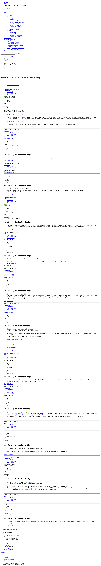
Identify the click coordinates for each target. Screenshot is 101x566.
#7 (18, 304)
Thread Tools (6, 81)
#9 (18, 386)
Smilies (5, 545)
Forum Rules (4, 552)
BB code (6, 543)
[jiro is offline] (7, 205)
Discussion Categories (9, 39)
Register (6, 2)
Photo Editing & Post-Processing (15, 45)
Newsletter (6, 50)
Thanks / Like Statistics (16, 25)
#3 (18, 163)
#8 (18, 353)
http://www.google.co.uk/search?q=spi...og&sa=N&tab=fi (28, 381)
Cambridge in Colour (9, 559)
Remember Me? (9, 8)
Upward (4, 529)
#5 (18, 232)
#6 (18, 268)
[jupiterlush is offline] (9, 97)
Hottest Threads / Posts (16, 26)
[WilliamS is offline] (9, 138)
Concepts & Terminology (13, 42)
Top (5, 560)
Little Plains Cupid (11, 529)
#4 (18, 197)
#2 (18, 130)
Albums (12, 19)
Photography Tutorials (9, 41)
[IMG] (5, 546)
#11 (18, 457)
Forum (5, 13)
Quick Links (10, 31)
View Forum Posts (11, 93)
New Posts (9, 15)
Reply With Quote (8, 127)
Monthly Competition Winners (17, 23)
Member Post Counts (15, 21)
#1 (18, 89)
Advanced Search (8, 56)
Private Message (11, 94)
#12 (18, 495)
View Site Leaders (14, 33)
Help (5, 3)
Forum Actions (10, 28)
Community (10, 18)
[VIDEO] (6, 548)
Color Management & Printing (14, 46)
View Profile (10, 92)
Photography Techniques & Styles (15, 48)
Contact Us (6, 557)
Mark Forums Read (15, 29)
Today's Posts (13, 32)
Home (5, 12)
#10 (18, 422)
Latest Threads (7, 38)
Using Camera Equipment (13, 43)
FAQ (8, 16)
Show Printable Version (13, 85)
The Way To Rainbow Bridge (25, 77)
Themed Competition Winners (17, 22)
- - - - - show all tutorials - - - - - (14, 49)
